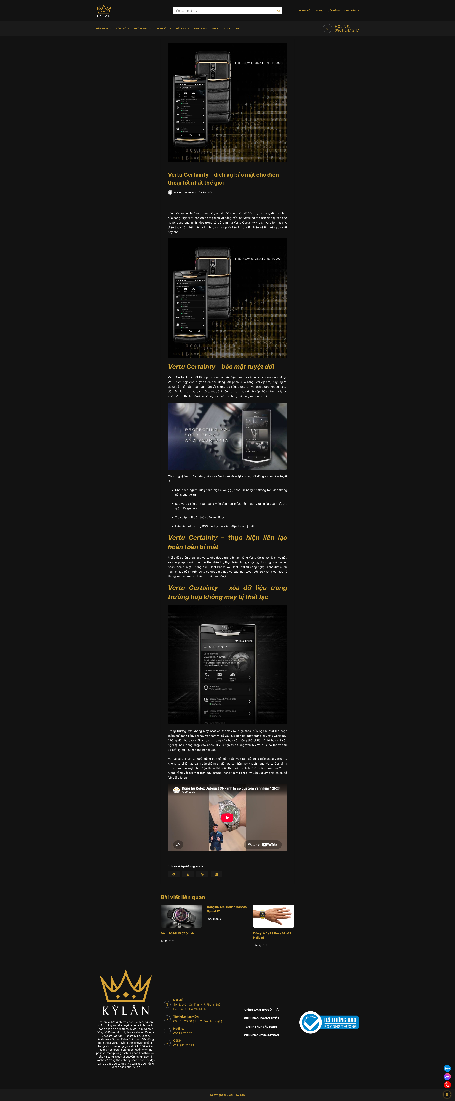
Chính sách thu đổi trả (261, 1009)
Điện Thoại (102, 28)
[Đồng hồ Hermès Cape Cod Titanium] (277, 916)
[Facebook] (174, 874)
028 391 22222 (183, 1045)
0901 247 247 (347, 30)
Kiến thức (207, 192)
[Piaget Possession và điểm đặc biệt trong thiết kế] (231, 916)
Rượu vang (200, 28)
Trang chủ (303, 10)
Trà (236, 28)
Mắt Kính (181, 28)
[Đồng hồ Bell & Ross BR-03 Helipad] (185, 916)
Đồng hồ (121, 28)
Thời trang (140, 28)
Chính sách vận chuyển (261, 1018)
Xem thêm (350, 10)
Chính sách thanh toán (261, 1035)
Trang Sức (161, 28)
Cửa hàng (334, 10)
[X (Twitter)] (188, 874)
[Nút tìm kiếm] (278, 10)
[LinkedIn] (216, 874)
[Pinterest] (202, 874)
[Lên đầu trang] (447, 1094)
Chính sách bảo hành (261, 1026)
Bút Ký (216, 28)
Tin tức (319, 10)
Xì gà (227, 28)
